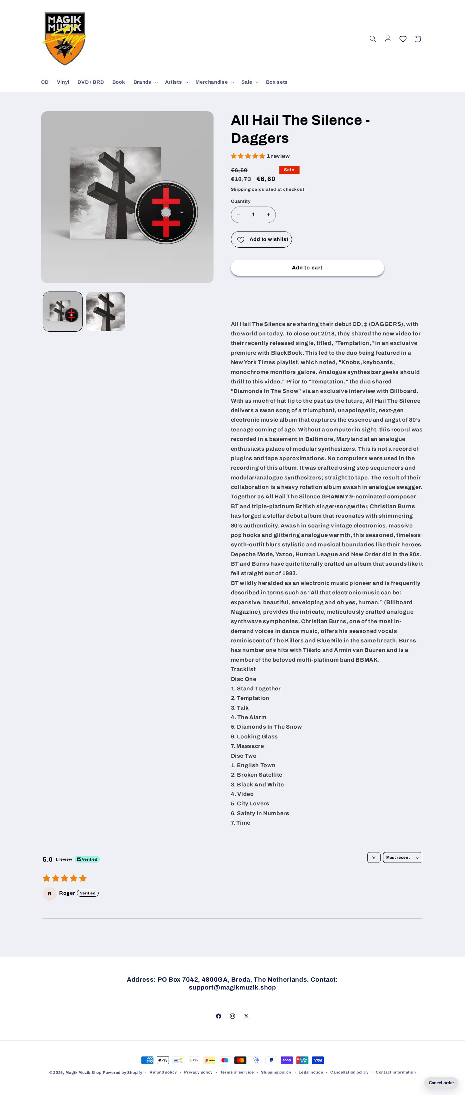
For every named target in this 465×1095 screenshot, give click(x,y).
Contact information (396, 1072)
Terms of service (237, 1072)
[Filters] (374, 857)
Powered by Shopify (123, 1072)
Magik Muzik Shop (83, 1072)
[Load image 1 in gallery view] (63, 311)
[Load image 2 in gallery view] (105, 311)
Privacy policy (198, 1072)
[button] (145, 82)
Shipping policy (276, 1072)
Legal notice (311, 1072)
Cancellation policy (349, 1072)
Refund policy (163, 1072)
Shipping (241, 189)
